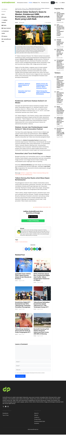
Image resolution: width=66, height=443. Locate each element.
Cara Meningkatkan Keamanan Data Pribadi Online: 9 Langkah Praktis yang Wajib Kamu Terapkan (60, 97)
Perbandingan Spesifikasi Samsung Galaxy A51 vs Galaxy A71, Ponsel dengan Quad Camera (60, 64)
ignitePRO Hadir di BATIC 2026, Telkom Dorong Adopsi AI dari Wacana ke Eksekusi (23, 276)
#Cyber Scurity (54, 2)
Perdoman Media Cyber (39, 421)
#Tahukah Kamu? (45, 2)
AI (3, 14)
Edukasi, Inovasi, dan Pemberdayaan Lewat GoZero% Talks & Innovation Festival (42, 86)
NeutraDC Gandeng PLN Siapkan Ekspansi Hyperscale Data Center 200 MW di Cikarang (41, 331)
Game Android (7, 28)
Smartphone (5, 413)
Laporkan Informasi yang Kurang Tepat (42, 207)
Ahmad (16, 22)
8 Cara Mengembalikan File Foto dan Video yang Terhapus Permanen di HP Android (61, 16)
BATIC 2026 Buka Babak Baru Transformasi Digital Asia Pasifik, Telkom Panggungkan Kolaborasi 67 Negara (42, 277)
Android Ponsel (18, 8)
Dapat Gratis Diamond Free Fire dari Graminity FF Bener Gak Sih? (60, 53)
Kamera (5, 36)
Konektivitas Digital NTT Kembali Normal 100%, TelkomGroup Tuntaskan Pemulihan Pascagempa (22, 304)
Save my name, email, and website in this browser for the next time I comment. (31, 372)
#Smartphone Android (22, 2)
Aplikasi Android (4, 21)
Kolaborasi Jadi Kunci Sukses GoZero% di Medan (24, 85)
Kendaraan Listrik (5, 32)
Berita (23, 8)
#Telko (30, 2)
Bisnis (4, 25)
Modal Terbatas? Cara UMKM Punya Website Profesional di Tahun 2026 (60, 110)
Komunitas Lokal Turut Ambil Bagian (24, 91)
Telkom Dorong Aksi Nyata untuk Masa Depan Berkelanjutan (43, 92)
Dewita (16, 280)
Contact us (36, 417)
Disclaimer (36, 423)
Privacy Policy (37, 419)
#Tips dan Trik (36, 2)
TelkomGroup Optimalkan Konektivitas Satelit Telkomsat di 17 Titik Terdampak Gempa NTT (42, 304)
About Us (36, 413)
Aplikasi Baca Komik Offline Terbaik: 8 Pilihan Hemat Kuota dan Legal (60, 121)
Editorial (36, 415)
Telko (27, 8)
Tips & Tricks (6, 415)
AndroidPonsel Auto (6, 40)
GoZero (17, 241)
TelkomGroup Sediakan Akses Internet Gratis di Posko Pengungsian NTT (22, 330)
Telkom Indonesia (23, 241)
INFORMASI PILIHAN (4, 10)
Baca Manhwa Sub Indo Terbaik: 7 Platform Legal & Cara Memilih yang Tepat (60, 132)
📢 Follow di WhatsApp (33, 220)
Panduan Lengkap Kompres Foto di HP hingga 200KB (60, 42)
